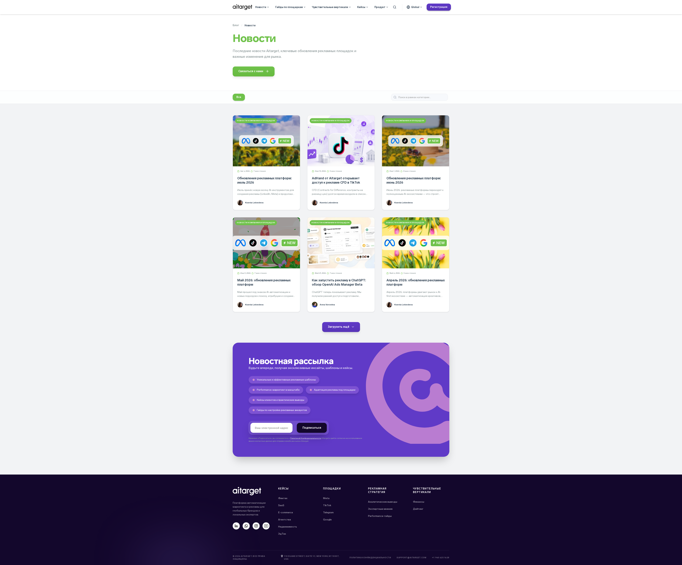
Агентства (284, 519)
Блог (236, 25)
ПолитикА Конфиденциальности (370, 557)
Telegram (328, 512)
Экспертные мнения (380, 508)
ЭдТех (282, 533)
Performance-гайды (380, 516)
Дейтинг (418, 508)
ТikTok (327, 505)
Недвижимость (287, 526)
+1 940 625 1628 (440, 557)
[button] (262, 7)
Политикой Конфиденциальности (305, 438)
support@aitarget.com (411, 557)
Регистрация (438, 7)
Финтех (282, 498)
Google (327, 519)
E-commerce (285, 512)
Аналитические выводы (382, 501)
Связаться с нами (250, 71)
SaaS (281, 505)
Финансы (418, 501)
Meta (326, 498)
